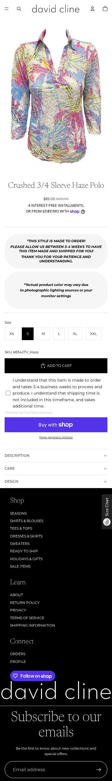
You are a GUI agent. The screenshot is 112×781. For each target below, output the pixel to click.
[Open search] (19, 8)
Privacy (18, 610)
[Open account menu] (92, 8)
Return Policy (25, 602)
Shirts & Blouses (26, 521)
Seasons (18, 513)
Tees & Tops (21, 528)
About (16, 595)
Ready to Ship (24, 551)
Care (10, 468)
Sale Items (20, 566)
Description (17, 455)
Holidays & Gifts (26, 559)
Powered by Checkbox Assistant (29, 412)
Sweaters (20, 543)
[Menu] (6, 8)
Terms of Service (27, 618)
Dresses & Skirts (26, 536)
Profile (18, 661)
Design (11, 481)
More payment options (56, 437)
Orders (17, 654)
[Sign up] (99, 770)
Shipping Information (32, 625)
